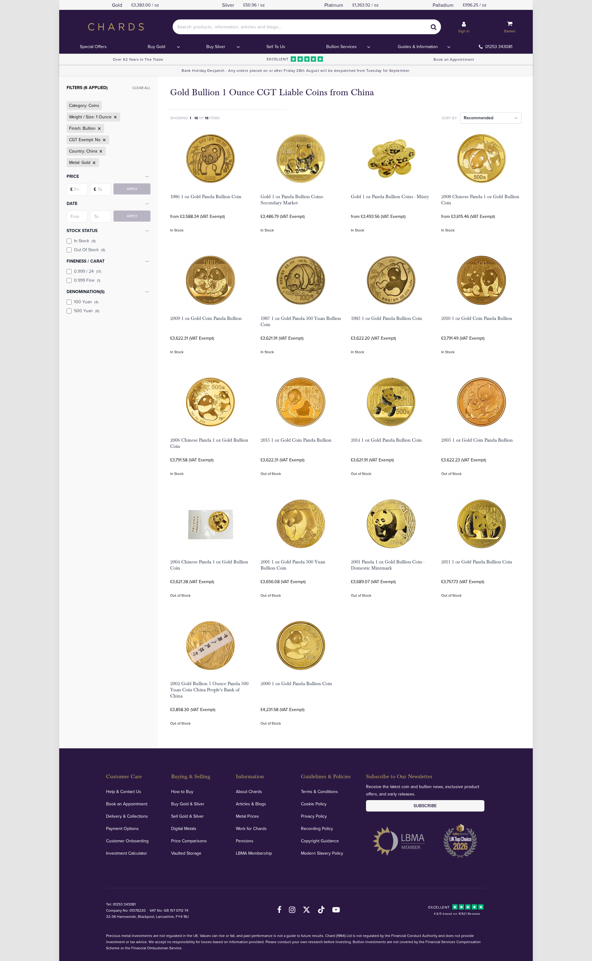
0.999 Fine (87, 280)
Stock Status (82, 230)
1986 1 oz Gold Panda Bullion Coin (205, 197)
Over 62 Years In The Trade (138, 59)
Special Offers (93, 46)
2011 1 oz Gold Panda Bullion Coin (476, 562)
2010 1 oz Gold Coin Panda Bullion (476, 318)
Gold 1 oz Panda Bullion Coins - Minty (390, 197)
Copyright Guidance (320, 841)
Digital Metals (183, 828)
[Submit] (433, 26)
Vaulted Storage (186, 853)
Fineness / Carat (86, 261)
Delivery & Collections (127, 816)
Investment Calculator (126, 853)
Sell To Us (275, 46)
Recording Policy (317, 828)
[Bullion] (99, 128)
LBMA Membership (254, 853)
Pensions (244, 841)
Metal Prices (247, 816)
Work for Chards (251, 828)
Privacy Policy (314, 816)
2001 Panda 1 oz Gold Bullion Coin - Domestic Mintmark (387, 565)
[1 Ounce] (115, 117)
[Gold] (93, 162)
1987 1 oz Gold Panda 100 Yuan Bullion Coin (301, 321)
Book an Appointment (454, 59)
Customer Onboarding (127, 841)
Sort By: (450, 118)
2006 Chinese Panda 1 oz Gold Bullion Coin (209, 443)
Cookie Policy (314, 804)
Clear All (141, 87)
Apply (132, 188)
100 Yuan (86, 302)
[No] (104, 139)
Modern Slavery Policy (322, 853)
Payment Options (122, 828)
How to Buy (182, 791)
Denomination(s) (86, 291)
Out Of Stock (89, 250)
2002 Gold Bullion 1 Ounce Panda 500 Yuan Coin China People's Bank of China (209, 690)
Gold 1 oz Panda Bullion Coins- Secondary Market (292, 200)
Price (73, 176)
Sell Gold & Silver (187, 816)
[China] (100, 151)
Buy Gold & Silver (187, 804)
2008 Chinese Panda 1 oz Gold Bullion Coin (480, 200)
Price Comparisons (189, 841)
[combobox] (307, 26)
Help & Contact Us (123, 791)
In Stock (85, 241)
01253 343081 (498, 46)
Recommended (478, 118)
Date (72, 203)
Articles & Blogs (251, 804)
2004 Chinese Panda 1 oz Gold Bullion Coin (209, 565)
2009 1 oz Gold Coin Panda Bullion (206, 318)
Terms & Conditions (319, 791)
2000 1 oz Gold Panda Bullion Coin (296, 684)
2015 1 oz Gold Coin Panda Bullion (296, 440)
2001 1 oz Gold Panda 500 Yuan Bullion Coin (293, 565)
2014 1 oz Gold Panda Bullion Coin (386, 440)
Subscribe (425, 806)
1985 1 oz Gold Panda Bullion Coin (386, 318)
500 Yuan (86, 311)
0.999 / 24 (87, 271)
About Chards (249, 791)
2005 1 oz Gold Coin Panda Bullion (477, 440)
